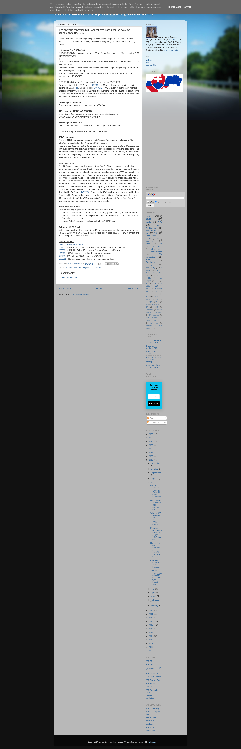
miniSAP (149, 244)
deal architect (151, 717)
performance (156, 252)
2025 (151, 438)
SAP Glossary (152, 673)
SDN (148, 260)
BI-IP (154, 283)
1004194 (62, 253)
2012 (151, 632)
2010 (151, 640)
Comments (154, 422)
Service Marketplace (151, 697)
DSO (157, 270)
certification (149, 310)
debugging (157, 246)
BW (75, 267)
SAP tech (150, 727)
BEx (160, 222)
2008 (151, 647)
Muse (148, 297)
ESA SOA (155, 304)
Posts (151, 418)
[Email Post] (99, 264)
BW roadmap (154, 315)
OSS (148, 238)
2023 (151, 445)
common (149, 241)
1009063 (94, 85)
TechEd (148, 278)
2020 (151, 456)
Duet (156, 291)
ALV (157, 281)
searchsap (150, 731)
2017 (151, 614)
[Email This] (106, 263)
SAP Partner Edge (154, 680)
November (155, 463)
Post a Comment (69, 277)
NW (147, 307)
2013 (151, 629)
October (155, 469)
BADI (156, 275)
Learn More (174, 7)
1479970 (85, 192)
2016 (151, 618)
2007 (151, 651)
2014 (151, 625)
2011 (151, 636)
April (153, 592)
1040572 (98, 88)
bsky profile (151, 65)
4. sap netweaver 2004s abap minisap (153, 359)
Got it (187, 7)
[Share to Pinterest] (117, 263)
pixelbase (150, 724)
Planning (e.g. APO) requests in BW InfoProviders (156, 533)
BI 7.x (148, 273)
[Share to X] (111, 263)
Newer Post (65, 288)
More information (171, 50)
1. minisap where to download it (153, 341)
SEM (156, 307)
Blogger (152, 742)
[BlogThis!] (109, 263)
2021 (151, 452)
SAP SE (149, 661)
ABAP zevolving (152, 708)
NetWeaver (151, 236)
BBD (147, 283)
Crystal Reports (151, 320)
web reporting (156, 249)
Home (99, 288)
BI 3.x (157, 302)
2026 (151, 434)
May (153, 589)
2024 (151, 441)
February (155, 600)
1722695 (62, 247)
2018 (151, 610)
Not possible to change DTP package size (155, 505)
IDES (156, 286)
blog (76, 88)
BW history (150, 267)
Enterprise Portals (152, 294)
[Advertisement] (157, 139)
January (155, 606)
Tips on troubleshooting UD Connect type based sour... (156, 577)
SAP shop (154, 323)
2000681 (62, 250)
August (154, 479)
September (156, 473)
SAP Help (150, 664)
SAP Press (150, 683)
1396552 (62, 259)
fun (147, 233)
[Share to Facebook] (114, 263)
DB (154, 273)
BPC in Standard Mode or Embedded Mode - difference (155, 491)
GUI (155, 233)
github (148, 62)
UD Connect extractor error (71, 244)
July (153, 482)
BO (156, 238)
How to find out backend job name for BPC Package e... (155, 550)
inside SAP (150, 721)
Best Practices (152, 317)
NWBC (148, 299)
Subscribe (154, 403)
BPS (147, 304)
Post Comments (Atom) (81, 294)
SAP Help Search (153, 677)
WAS (147, 289)
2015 (151, 621)
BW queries (151, 230)
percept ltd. (174, 40)
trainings (149, 302)
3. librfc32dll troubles (151, 352)
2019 (151, 460)
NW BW (156, 297)
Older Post (133, 288)
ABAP (149, 219)
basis (148, 222)
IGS (160, 320)
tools (160, 244)
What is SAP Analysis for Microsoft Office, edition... (155, 519)
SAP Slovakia (151, 687)
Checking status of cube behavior (155, 563)
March (154, 596)
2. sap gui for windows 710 (151, 347)
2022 (151, 449)
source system (84, 267)
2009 (151, 643)
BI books (159, 312)
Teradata (149, 325)
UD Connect (97, 267)
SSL (157, 299)
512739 (62, 256)
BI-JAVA (69, 267)
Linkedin (149, 60)
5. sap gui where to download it (153, 366)
